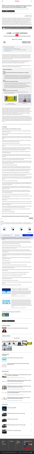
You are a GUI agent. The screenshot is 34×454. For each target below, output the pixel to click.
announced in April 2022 (21, 113)
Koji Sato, (12, 48)
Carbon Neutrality (23, 377)
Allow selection (17, 235)
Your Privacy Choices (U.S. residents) (26, 452)
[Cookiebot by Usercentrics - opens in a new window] (29, 218)
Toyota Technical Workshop (11, 24)
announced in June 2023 (22, 112)
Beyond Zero (8, 377)
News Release (11, 377)
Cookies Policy (20, 452)
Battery (20, 377)
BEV (18, 394)
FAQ (2, 442)
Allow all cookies (27, 235)
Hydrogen (17, 377)
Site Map (3, 441)
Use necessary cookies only (6, 235)
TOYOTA (17, 1)
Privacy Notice (11, 441)
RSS (17, 443)
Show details (29, 232)
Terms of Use (4, 444)
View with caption (16, 338)
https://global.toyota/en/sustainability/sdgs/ (20, 307)
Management (14, 377)
